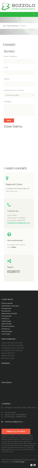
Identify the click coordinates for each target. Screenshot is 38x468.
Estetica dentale (7, 303)
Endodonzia (5, 329)
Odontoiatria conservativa (10, 306)
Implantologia (6, 321)
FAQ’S (14, 247)
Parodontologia (6, 331)
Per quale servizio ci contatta (14, 90)
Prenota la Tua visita (16, 431)
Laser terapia (5, 334)
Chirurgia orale (6, 308)
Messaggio (7, 101)
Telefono (7, 79)
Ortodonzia (5, 318)
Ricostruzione (6, 311)
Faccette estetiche (7, 326)
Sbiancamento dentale (9, 313)
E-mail (6, 68)
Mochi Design (20, 462)
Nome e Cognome (10, 56)
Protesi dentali (6, 316)
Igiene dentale (6, 324)
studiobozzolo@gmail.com (14, 422)
